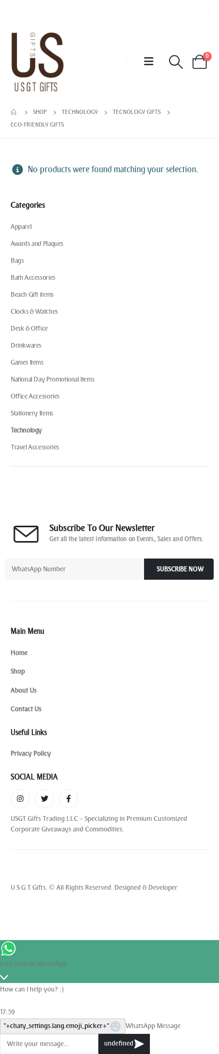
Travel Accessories (35, 447)
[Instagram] (20, 798)
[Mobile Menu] (149, 61)
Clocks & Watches (34, 311)
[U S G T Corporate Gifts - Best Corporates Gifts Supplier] (37, 62)
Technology (26, 430)
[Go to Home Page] (14, 112)
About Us (24, 690)
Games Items (27, 362)
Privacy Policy (31, 753)
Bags (17, 260)
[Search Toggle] (175, 62)
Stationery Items (32, 413)
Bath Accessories (33, 277)
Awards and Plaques (37, 243)
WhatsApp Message (153, 1026)
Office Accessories (35, 396)
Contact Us (26, 709)
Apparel (21, 227)
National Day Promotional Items (52, 379)
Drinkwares (26, 345)
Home (19, 653)
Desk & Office (29, 328)
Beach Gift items (32, 294)
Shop (18, 671)
